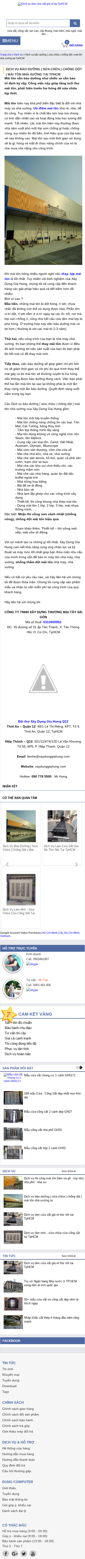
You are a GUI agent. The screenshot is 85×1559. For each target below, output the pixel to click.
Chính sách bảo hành (17, 1420)
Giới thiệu (9, 1488)
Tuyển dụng (10, 1494)
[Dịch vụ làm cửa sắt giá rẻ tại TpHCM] (42, 4)
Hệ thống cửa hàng (16, 1448)
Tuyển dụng (10, 1380)
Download (9, 1386)
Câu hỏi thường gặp (16, 1471)
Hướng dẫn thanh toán (18, 1459)
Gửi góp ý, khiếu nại (16, 1505)
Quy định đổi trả (13, 1465)
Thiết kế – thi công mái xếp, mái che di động (46, 530)
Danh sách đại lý (14, 1511)
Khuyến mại (10, 1374)
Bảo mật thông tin (15, 1499)
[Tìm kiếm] (75, 23)
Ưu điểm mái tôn (46, 108)
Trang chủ (5, 54)
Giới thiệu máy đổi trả (17, 1431)
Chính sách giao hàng (18, 1409)
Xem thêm (68, 1171)
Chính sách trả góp (16, 1426)
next (76, 864)
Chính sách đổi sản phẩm (20, 1414)
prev (8, 864)
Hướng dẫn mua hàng (18, 1454)
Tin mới (7, 1369)
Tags (5, 1391)
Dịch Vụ (18, 54)
